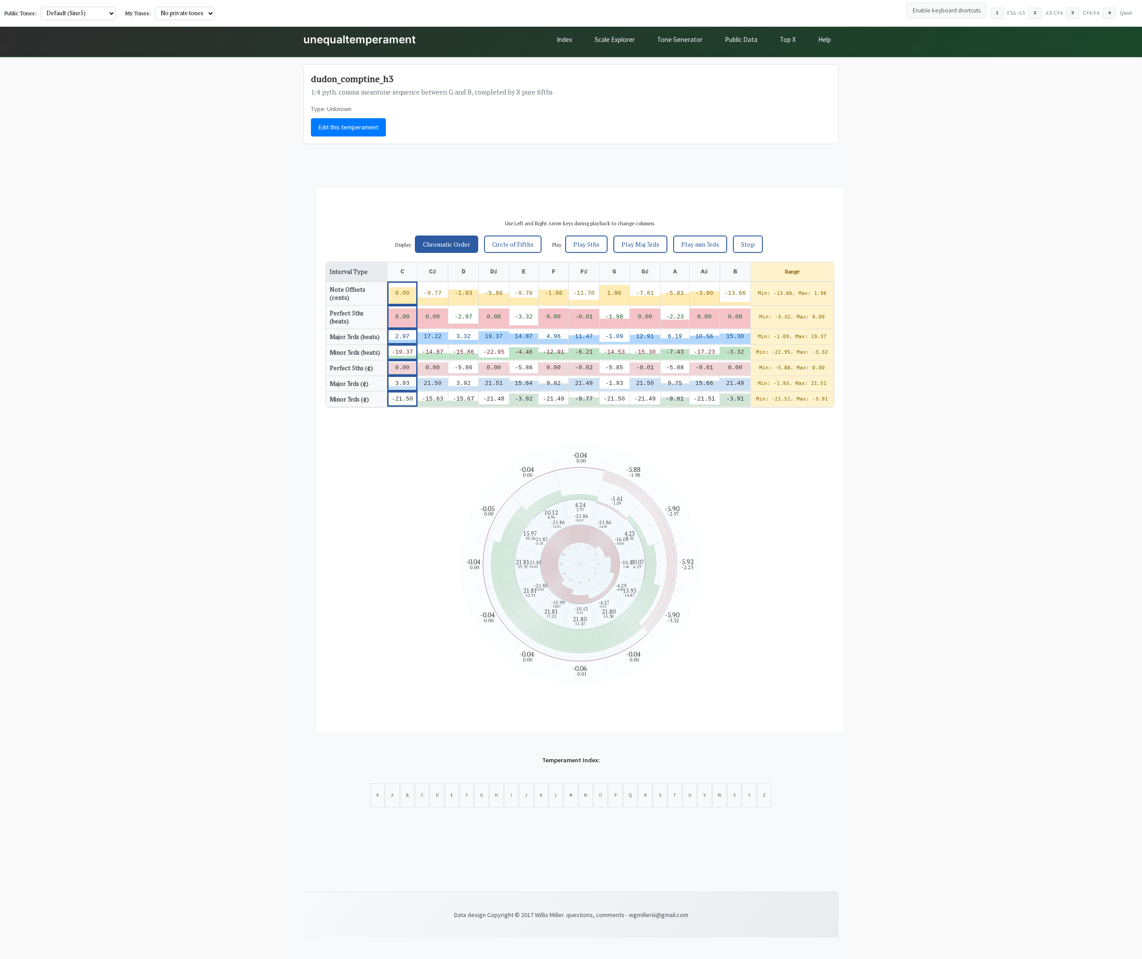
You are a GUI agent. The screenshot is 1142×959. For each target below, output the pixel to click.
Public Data (741, 39)
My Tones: (138, 13)
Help (824, 39)
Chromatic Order (446, 244)
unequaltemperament (359, 39)
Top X (788, 39)
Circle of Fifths (513, 244)
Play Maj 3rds (640, 244)
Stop (748, 244)
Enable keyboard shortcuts (947, 10)
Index (564, 39)
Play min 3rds (700, 244)
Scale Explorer (615, 39)
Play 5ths (586, 244)
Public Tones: (20, 13)
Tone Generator (680, 39)
